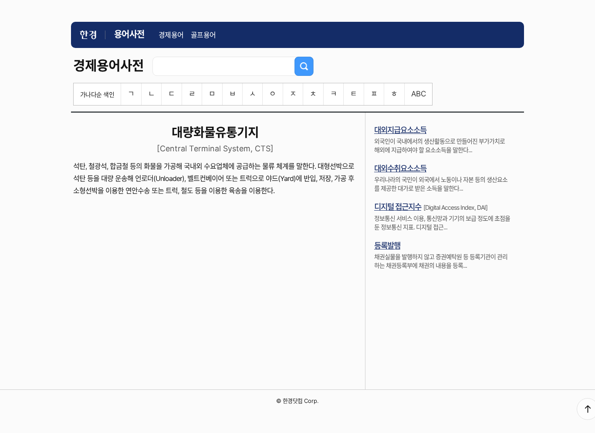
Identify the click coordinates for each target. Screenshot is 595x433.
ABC (418, 93)
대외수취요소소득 (400, 168)
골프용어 (203, 35)
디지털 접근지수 (397, 206)
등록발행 (387, 245)
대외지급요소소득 (400, 130)
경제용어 (171, 35)
